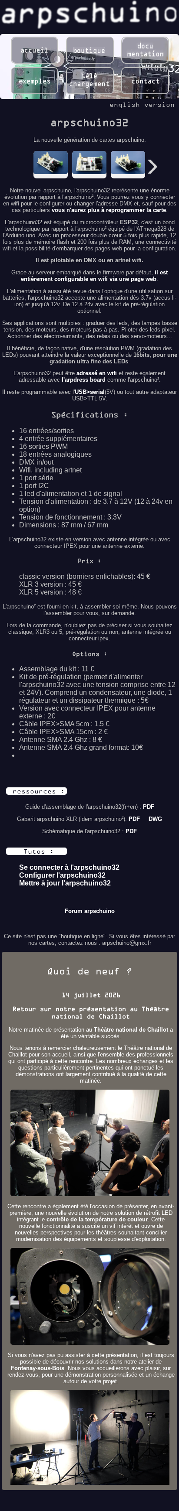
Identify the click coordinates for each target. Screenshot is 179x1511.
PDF (148, 806)
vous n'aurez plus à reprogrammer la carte (109, 210)
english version (142, 104)
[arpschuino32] (50, 162)
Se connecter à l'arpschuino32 (69, 867)
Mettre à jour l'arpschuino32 (65, 883)
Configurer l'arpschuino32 (62, 875)
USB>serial (90, 392)
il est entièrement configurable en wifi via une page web (94, 275)
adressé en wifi (96, 373)
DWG (155, 819)
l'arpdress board (84, 379)
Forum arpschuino (90, 911)
